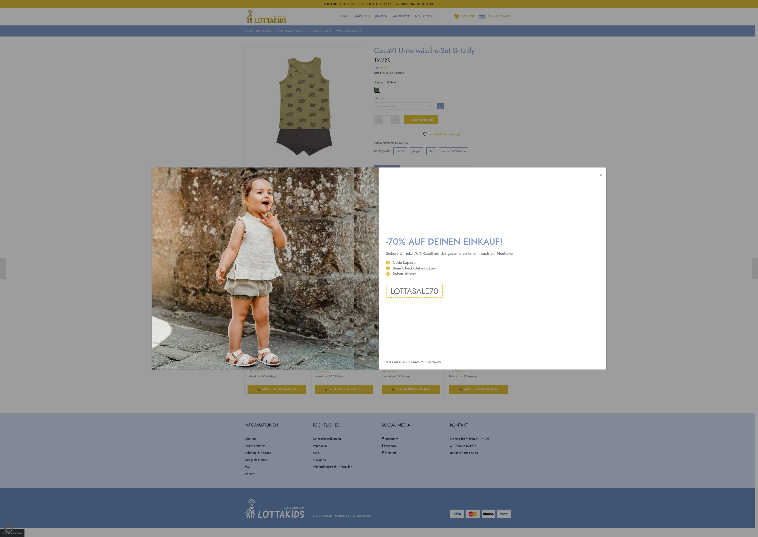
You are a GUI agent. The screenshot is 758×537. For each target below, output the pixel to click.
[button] (8, 528)
